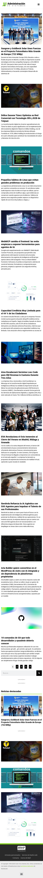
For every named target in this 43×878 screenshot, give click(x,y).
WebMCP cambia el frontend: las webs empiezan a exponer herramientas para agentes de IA (20, 244)
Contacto (16, 858)
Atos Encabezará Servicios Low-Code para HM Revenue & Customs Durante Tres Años (19, 375)
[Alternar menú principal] (38, 4)
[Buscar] (39, 673)
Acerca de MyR (26, 858)
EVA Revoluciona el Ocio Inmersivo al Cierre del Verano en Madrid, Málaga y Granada (20, 439)
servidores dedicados (27, 866)
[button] (21, 874)
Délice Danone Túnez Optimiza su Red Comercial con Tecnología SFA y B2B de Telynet (20, 118)
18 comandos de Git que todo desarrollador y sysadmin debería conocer (17, 640)
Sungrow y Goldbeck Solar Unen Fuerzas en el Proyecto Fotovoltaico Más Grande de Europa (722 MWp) (21, 51)
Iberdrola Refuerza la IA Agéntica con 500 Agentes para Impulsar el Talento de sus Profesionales (21, 506)
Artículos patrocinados (12, 855)
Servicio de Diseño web (29, 855)
